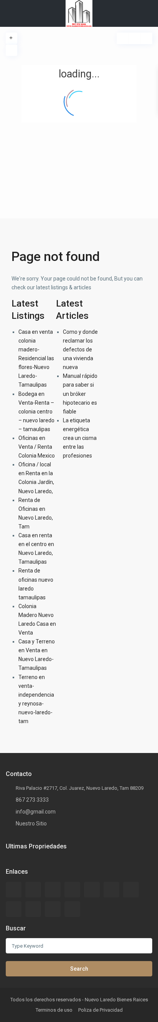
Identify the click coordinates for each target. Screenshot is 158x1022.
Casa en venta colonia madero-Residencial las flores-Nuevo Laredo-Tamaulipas (36, 358)
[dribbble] (92, 889)
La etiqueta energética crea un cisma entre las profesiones (80, 438)
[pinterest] (33, 909)
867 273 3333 (32, 800)
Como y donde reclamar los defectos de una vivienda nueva (80, 349)
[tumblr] (13, 909)
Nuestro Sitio (31, 823)
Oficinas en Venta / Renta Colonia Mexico (36, 447)
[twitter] (72, 889)
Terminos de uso (54, 1010)
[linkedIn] (131, 889)
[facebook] (13, 889)
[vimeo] (72, 909)
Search (79, 969)
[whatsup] (33, 889)
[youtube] (53, 909)
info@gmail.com (36, 812)
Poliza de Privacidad (100, 1010)
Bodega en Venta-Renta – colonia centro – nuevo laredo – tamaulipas (36, 411)
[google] (111, 889)
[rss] (53, 889)
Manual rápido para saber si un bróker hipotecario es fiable (80, 393)
